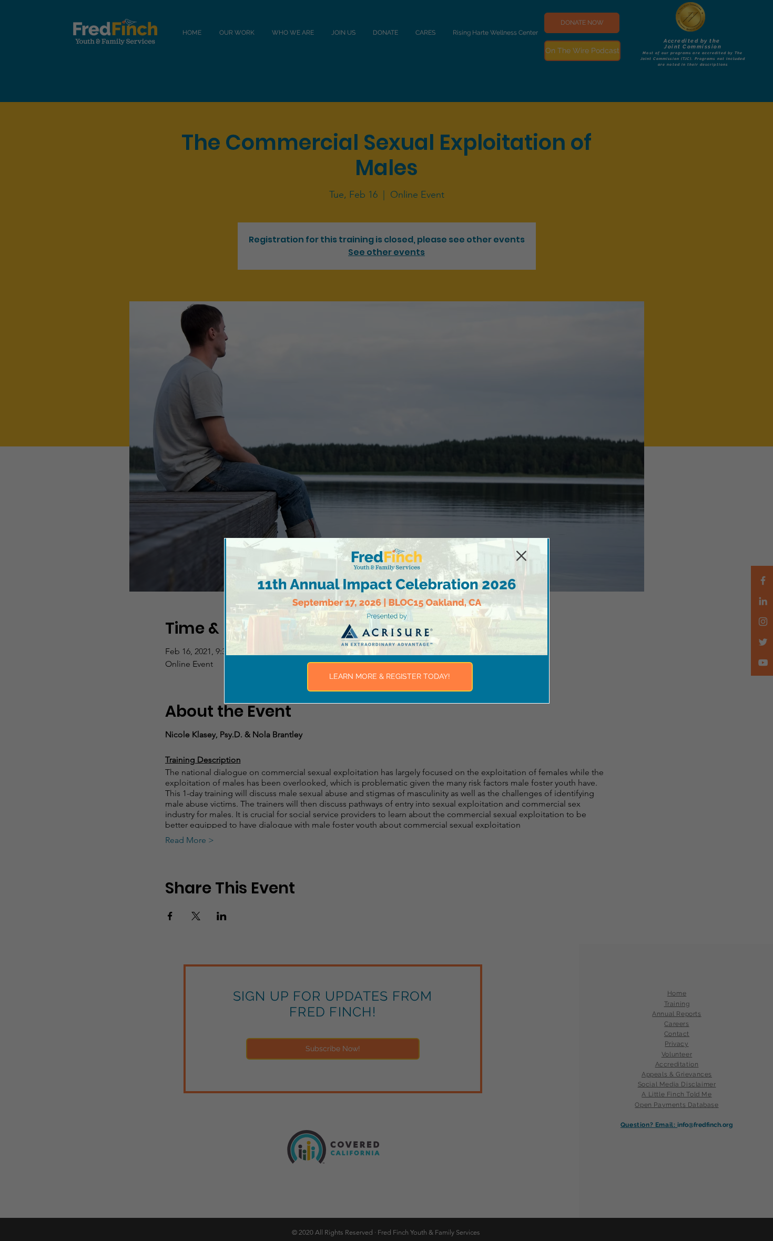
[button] (521, 556)
